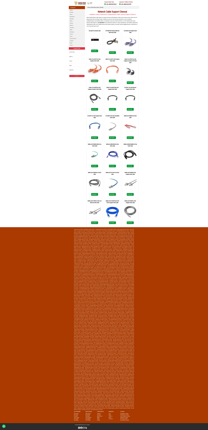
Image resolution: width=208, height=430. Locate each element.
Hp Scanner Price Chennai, (94, 254)
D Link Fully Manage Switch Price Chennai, (110, 271)
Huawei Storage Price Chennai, (102, 403)
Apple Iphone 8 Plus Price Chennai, (106, 325)
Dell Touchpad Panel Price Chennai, (102, 259)
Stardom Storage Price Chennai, (112, 333)
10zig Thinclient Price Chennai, (120, 392)
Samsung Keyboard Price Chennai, (115, 322)
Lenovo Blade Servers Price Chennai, (120, 320)
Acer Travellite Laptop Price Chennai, (97, 370)
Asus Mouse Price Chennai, (93, 316)
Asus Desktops (88, 418)
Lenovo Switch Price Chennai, (85, 344)
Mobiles (98, 417)
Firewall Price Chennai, (126, 332)
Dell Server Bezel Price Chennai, (122, 233)
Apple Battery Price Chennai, (96, 247)
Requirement (71, 69)
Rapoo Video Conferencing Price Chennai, (96, 387)
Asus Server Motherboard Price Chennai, (97, 409)
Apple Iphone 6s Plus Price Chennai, (112, 298)
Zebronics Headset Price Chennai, (84, 277)
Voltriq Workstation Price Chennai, (100, 396)
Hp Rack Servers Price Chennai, (122, 253)
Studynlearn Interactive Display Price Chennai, (112, 395)
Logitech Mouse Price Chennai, (123, 351)
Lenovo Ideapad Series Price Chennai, (85, 271)
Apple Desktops (88, 413)
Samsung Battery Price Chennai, (127, 247)
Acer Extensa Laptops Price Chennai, (93, 361)
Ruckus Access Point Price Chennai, (118, 394)
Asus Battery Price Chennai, (94, 312)
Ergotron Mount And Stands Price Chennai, (91, 329)
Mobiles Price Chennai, (121, 312)
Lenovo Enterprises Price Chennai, (113, 323)
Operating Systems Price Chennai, (125, 367)
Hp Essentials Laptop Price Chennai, (98, 365)
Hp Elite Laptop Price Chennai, (109, 365)
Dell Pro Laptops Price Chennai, (101, 378)
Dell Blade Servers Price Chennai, (91, 347)
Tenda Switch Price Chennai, (120, 406)
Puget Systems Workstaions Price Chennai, (115, 399)
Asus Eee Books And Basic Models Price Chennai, (88, 264)
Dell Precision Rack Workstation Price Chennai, (92, 318)
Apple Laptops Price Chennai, (103, 254)
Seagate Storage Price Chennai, (122, 381)
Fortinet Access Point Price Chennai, (92, 394)
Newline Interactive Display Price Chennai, (103, 388)
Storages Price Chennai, (78, 268)
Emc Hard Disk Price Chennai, (83, 349)
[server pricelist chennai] (84, 427)
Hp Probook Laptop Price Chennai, (110, 250)
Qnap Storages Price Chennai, (126, 325)
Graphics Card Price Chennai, (78, 229)
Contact (71, 45)
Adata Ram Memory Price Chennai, (86, 373)
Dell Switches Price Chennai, (129, 305)
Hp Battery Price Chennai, (108, 246)
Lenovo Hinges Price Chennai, (118, 294)
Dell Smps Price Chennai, (110, 306)
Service (71, 36)
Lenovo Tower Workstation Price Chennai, (113, 267)
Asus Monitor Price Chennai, (99, 308)
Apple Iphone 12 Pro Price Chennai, (99, 351)
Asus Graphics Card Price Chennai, (114, 316)
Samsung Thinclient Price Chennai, (84, 392)
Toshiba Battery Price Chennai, (117, 249)
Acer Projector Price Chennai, (122, 275)
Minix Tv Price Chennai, (111, 311)
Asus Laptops (76, 418)
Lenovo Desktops (88, 417)
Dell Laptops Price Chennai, (90, 230)
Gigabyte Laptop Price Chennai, (82, 402)
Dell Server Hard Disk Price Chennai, (88, 233)
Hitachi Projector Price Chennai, (97, 326)
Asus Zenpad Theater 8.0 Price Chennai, (90, 263)
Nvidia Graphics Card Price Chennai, (89, 229)
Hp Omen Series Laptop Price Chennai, (124, 232)
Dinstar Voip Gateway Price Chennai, (104, 367)
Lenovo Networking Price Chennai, (116, 332)
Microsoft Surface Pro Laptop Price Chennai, (89, 232)
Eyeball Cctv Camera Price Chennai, (100, 371)
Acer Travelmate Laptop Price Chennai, (100, 343)
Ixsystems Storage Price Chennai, (82, 382)
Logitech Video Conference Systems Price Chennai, (82, 313)
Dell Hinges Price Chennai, (81, 259)
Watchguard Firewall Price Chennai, (100, 336)
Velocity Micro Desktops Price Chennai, (122, 401)
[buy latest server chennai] (86, 427)
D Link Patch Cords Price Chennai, (90, 304)
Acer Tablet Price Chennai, (99, 363)
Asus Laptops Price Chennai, (81, 261)
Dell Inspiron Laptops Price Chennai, (118, 339)
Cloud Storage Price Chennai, (104, 337)
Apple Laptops (76, 413)
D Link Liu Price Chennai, (85, 305)
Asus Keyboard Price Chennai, (83, 316)
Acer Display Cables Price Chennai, (103, 278)
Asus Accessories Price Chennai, (84, 312)
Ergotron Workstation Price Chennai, (99, 342)
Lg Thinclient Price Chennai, (129, 392)
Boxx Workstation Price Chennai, (82, 399)
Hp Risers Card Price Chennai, (122, 282)
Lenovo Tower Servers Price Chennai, (115, 252)
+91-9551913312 (111, 4)
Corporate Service (73, 38)
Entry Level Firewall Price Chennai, (106, 335)
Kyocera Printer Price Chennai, (129, 364)
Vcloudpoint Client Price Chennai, (121, 268)
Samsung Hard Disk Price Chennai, (115, 373)
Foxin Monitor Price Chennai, (83, 405)
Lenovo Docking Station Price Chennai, (97, 294)
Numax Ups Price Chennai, (89, 406)
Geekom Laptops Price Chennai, (99, 406)
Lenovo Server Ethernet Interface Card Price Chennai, (87, 280)
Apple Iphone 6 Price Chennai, (91, 298)
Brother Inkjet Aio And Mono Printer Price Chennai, (120, 309)
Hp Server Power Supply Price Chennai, (113, 349)
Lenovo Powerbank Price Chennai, (119, 305)
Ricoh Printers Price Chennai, (85, 358)
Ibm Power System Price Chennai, (101, 354)
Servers (71, 14)
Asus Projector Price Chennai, (121, 315)
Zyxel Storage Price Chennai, (114, 382)
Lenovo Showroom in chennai (125, 416)
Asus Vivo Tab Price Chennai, (102, 315)
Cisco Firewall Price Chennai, (116, 335)
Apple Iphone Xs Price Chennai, (127, 337)
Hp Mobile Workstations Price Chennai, (110, 308)
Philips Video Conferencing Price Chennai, (108, 385)
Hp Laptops (76, 416)
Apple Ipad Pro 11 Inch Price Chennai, (103, 299)
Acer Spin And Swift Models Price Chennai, (113, 274)
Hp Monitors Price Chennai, (112, 253)
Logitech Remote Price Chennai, (82, 353)
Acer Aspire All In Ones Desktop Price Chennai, (107, 361)
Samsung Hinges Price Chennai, (92, 322)
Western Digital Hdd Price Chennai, (111, 287)
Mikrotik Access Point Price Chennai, (80, 394)
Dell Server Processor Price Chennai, (100, 233)
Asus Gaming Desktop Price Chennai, (104, 261)
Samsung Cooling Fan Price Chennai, (128, 277)
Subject (70, 65)
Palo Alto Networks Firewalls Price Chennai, (102, 380)
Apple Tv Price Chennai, (93, 299)
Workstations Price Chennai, (88, 342)
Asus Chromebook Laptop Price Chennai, (112, 408)
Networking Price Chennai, (130, 365)
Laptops (71, 10)
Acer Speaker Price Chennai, (92, 281)
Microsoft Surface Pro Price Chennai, (120, 270)
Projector (71, 23)
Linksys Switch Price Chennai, (81, 403)
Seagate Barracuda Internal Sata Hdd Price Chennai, (98, 287)
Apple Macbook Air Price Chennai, (82, 256)
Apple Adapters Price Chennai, (86, 247)
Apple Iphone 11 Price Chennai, (84, 299)
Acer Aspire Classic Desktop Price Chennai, (121, 361)
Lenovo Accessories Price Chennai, (117, 246)
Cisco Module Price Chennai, (124, 349)
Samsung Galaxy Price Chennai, (84, 270)
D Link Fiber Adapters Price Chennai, (122, 304)
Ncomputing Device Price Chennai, (107, 344)
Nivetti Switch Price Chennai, (93, 405)
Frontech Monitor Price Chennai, (89, 396)
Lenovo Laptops (76, 417)
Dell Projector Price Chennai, (105, 239)
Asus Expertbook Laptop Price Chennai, (92, 346)
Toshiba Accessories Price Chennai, (106, 249)
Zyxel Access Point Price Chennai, (114, 391)
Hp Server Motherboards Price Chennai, (116, 346)
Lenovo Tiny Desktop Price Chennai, (109, 237)
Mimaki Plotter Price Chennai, (110, 396)
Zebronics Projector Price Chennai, (109, 370)
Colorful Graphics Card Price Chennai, (101, 229)
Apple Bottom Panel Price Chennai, (122, 291)
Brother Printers (99, 416)
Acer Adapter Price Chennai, (127, 246)
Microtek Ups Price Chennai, (99, 340)
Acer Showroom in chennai (124, 420)
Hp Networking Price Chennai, (123, 278)
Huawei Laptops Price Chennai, (120, 402)
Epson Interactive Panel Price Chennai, (104, 405)
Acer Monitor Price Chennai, (94, 275)
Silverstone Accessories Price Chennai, (85, 356)
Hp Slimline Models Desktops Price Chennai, (89, 253)
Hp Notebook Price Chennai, (123, 347)
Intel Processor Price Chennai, (112, 353)
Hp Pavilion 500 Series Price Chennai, (102, 253)
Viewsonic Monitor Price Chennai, (79, 329)
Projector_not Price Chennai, (112, 275)
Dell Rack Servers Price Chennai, (93, 242)
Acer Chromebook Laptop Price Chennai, (112, 343)
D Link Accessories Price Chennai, (99, 301)
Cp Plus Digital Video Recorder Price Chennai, (111, 375)
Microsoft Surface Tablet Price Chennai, (108, 270)
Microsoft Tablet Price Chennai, (119, 306)
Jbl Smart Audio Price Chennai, (124, 285)
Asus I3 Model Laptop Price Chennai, (101, 264)
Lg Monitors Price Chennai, (97, 309)
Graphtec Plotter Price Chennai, (120, 396)
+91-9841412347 (126, 4)
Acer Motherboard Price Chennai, (82, 281)
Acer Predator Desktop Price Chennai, (108, 320)
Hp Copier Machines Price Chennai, (89, 340)
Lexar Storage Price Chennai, (78, 340)
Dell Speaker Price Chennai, (113, 280)
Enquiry (110, 414)
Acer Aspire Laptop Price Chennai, (104, 346)
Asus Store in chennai (123, 418)
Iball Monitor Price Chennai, (112, 398)
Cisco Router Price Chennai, (89, 295)
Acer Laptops (76, 420)
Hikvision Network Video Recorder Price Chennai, (81, 377)
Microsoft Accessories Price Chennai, (87, 309)
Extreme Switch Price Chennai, (113, 384)
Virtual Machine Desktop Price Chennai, (100, 333)
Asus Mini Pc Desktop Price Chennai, (125, 408)
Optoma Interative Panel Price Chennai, (123, 371)
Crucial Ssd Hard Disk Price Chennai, (119, 365)
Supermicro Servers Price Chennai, (100, 401)
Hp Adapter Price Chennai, (104, 244)
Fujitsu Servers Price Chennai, (127, 399)
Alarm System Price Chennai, (124, 377)
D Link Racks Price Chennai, (111, 304)
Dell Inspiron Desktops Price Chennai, (87, 240)
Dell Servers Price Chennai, (105, 356)
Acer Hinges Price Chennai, (113, 278)
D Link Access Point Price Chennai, (82, 302)
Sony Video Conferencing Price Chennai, (108, 402)
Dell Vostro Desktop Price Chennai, (111, 240)
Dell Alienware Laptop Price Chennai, (83, 239)
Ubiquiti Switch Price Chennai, (120, 378)
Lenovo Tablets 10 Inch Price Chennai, (100, 267)
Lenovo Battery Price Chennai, (106, 247)
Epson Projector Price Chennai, (87, 326)
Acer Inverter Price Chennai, (113, 281)
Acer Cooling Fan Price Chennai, (87, 285)
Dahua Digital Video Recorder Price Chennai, (127, 375)
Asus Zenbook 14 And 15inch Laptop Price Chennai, (110, 313)
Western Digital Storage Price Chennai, (123, 229)
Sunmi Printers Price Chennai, (123, 368)
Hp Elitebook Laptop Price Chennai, (121, 250)
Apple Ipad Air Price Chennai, (86, 339)
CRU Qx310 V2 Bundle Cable (95, 30)
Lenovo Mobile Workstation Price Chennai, (92, 350)
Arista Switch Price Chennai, (93, 384)
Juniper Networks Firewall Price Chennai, (127, 380)
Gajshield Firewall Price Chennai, (101, 381)
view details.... (94, 50)
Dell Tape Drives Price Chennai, (94, 236)
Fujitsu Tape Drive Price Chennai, (91, 389)
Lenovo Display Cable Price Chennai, (85, 294)
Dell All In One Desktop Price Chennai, (83, 275)
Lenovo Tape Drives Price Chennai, (124, 323)
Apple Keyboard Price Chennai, (82, 291)
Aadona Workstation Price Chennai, (89, 398)
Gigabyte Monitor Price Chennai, (93, 399)
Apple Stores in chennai (124, 417)
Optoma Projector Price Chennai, (111, 371)
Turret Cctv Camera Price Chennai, (83, 375)
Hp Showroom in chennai (124, 413)
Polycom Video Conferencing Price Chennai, (118, 318)
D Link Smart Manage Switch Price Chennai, (115, 319)
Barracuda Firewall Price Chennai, (79, 381)
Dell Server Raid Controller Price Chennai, (110, 235)
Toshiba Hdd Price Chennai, (110, 378)
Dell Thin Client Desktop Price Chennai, (107, 243)
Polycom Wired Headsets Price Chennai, (122, 363)
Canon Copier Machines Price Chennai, (126, 356)
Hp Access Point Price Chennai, (128, 299)
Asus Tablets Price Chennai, (127, 261)
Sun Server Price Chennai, (93, 349)
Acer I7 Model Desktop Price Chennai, (96, 320)
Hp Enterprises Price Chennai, (92, 323)
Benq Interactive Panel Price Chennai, (83, 387)
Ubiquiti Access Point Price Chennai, (79, 391)
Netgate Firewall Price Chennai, (110, 406)
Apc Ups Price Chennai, (130, 256)
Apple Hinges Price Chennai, (114, 292)
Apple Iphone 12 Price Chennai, (124, 343)
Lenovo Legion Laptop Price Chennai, (96, 344)
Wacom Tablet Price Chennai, (104, 350)
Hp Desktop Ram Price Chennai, (84, 320)
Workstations (72, 16)
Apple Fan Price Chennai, (91, 291)
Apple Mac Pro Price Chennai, (113, 254)
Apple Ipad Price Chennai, (109, 257)
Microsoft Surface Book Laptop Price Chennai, (125, 350)
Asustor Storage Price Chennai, (79, 380)
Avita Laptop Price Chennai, (91, 354)
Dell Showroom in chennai (124, 414)
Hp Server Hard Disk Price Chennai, (88, 282)
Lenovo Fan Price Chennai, (108, 294)
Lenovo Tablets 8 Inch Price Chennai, (112, 266)
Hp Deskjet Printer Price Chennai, (109, 260)
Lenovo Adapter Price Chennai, (116, 247)
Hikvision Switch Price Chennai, (127, 373)
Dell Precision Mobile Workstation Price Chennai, (116, 242)
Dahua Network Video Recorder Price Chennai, (112, 377)
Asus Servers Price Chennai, (86, 409)
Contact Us (110, 416)
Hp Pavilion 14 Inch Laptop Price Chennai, (115, 299)
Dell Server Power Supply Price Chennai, (97, 235)
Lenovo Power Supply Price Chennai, (96, 297)
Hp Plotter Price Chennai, (83, 298)
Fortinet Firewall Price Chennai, (112, 229)
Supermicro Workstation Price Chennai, (101, 398)
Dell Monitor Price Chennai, (122, 259)
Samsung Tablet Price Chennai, (102, 349)
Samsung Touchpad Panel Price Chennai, (90, 278)
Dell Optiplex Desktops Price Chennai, (122, 240)
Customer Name (72, 52)
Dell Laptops (76, 414)
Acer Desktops (88, 420)
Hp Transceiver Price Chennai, (86, 237)
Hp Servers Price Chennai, (96, 356)
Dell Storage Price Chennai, (89, 333)
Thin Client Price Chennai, (124, 391)
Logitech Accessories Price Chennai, (111, 351)
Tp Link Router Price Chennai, (105, 373)
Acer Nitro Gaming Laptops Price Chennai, (80, 361)
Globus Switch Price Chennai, (129, 405)
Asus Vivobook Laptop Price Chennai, (96, 313)
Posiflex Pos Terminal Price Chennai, (80, 346)
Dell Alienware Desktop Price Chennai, (121, 358)
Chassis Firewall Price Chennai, (122, 333)
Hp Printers (99, 414)
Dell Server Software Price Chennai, (84, 235)
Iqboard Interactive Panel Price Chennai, (126, 395)
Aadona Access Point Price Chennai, (121, 385)
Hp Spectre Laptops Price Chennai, (93, 302)
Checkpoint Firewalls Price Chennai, (115, 380)
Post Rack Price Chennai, (122, 280)
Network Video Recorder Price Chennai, (102, 374)
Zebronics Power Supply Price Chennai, (96, 268)
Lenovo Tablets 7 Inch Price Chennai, (100, 266)
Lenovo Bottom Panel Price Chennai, (121, 295)
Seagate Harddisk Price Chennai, (114, 330)
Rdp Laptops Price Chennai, (127, 294)
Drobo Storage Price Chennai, (124, 382)
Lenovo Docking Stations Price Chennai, (102, 357)
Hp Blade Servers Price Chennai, (127, 346)
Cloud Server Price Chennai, (94, 337)
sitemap (88, 424)
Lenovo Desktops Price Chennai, (87, 250)
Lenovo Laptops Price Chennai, (101, 232)
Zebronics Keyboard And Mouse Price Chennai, (107, 284)
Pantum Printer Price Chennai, (82, 354)
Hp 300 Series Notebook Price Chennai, (122, 308)
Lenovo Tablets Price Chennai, (100, 257)
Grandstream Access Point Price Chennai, (105, 394)
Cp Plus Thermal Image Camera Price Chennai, (125, 271)
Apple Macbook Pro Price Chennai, (93, 256)
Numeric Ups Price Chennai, (101, 306)
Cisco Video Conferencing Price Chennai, (114, 389)
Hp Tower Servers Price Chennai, (84, 244)
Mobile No (71, 56)
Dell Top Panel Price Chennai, (129, 339)
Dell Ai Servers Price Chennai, (119, 364)
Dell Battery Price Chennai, (96, 243)
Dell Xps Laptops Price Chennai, (121, 237)
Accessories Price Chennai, (128, 242)
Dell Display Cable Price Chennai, (91, 306)
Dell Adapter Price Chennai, (87, 243)
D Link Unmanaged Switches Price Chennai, (111, 301)
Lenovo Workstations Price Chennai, (124, 239)
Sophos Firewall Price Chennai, (91, 403)
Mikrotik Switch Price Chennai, (90, 380)
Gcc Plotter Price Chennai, (130, 396)
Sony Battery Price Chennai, (87, 249)
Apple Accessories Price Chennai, (125, 244)
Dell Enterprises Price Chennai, (102, 323)
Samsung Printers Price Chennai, (89, 266)
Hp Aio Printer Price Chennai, (111, 336)
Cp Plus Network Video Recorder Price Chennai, (97, 377)
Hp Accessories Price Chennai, (95, 244)
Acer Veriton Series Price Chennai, (123, 273)
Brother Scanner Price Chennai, (102, 311)
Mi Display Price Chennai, (81, 350)
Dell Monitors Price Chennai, (114, 239)
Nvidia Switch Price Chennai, (129, 378)
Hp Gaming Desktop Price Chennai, (82, 360)
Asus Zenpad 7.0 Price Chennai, (125, 263)
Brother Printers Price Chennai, (107, 309)
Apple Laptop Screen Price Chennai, (99, 295)
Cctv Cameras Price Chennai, (127, 370)
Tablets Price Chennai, (117, 243)
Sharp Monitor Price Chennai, (122, 398)
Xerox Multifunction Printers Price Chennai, (126, 236)
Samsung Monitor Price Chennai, (121, 256)
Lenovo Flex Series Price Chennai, (118, 344)
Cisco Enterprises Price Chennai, (99, 273)
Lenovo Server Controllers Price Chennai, (102, 280)
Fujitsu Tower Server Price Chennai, (88, 401)
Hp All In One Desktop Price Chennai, (121, 297)
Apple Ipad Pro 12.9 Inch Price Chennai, (120, 257)
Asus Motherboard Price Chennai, (103, 316)
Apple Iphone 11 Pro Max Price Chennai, (102, 319)
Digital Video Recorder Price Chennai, (90, 374)
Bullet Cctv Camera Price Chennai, (88, 371)
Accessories (72, 27)
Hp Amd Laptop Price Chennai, (104, 302)
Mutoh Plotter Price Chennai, (78, 398)
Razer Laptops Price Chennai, (111, 401)
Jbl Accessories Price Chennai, (125, 316)
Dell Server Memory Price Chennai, (111, 233)
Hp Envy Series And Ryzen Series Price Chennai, (86, 343)
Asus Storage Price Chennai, (114, 329)
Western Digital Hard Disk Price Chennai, (85, 370)
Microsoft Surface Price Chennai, (88, 267)
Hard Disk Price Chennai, (86, 268)
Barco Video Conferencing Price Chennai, (109, 387)
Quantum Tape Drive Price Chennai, (101, 389)
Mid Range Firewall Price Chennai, (95, 335)
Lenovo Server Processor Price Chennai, (121, 284)
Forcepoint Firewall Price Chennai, (90, 381)
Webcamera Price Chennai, (113, 350)
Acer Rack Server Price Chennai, (84, 337)
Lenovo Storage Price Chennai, (86, 325)
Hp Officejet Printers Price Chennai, (120, 260)
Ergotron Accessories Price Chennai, (111, 342)
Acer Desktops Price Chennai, (93, 252)
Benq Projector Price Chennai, (112, 312)
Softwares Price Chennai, (89, 368)
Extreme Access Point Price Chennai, (91, 391)
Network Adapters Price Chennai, (79, 367)
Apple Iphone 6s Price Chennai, (101, 298)
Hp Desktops (88, 416)
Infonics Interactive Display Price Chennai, (97, 395)
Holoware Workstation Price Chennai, (113, 354)
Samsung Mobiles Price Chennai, (124, 313)
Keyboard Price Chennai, (113, 282)
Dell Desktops (88, 414)
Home (110, 413)
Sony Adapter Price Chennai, (96, 249)
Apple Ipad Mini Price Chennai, (97, 339)
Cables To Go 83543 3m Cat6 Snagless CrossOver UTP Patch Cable (130, 60)
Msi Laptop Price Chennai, (93, 330)
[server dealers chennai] (79, 427)
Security (71, 34)
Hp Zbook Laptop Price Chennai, (93, 360)
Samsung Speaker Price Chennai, (89, 336)
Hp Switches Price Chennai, (114, 236)
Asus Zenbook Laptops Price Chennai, (125, 264)
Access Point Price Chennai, (113, 357)
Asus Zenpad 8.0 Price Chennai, (114, 263)
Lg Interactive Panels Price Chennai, (111, 291)
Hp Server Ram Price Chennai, (95, 284)
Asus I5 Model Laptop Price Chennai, (113, 264)
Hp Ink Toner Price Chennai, (107, 277)
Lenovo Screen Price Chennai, (110, 295)
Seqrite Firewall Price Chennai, (111, 381)
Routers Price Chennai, (96, 373)
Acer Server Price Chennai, (103, 275)
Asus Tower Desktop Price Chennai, (92, 261)
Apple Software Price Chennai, (117, 277)
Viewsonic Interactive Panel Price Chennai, (123, 387)
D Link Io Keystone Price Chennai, (102, 304)
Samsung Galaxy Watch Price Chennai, (95, 270)
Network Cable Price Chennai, (93, 353)
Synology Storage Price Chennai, (107, 339)
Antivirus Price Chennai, (97, 368)
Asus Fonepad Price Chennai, (112, 315)
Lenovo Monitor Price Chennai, (79, 319)
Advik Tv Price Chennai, (81, 333)
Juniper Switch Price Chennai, (84, 384)
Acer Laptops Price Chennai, (83, 252)
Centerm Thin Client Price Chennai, (108, 392)
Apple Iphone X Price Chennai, (116, 325)
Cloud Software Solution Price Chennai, (115, 337)
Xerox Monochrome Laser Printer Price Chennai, (110, 326)
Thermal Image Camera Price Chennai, (91, 311)
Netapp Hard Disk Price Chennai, (89, 351)
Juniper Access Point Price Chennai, (103, 391)
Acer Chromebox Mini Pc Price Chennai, (88, 363)
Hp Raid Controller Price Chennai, (84, 284)
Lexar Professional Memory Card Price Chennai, (86, 288)
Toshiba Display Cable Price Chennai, (80, 306)
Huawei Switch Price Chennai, (103, 384)
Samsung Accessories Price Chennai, (87, 246)
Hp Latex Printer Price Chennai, (129, 344)
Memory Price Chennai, (77, 365)
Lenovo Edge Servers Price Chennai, (109, 363)
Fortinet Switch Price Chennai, (96, 385)
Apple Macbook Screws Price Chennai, (94, 292)
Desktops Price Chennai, (104, 256)
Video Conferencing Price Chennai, (105, 318)
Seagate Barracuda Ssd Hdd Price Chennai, (99, 285)
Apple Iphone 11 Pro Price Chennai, (89, 319)
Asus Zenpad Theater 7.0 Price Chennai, (103, 263)
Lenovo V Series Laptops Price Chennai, (87, 301)
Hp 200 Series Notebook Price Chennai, (98, 250)
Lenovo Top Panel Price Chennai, (124, 292)
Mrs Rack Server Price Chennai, (100, 291)
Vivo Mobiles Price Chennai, (129, 312)
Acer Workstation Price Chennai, (124, 354)
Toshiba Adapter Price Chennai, (128, 249)
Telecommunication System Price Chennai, (91, 367)
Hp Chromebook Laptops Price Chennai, (128, 302)
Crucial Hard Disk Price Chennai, (114, 374)
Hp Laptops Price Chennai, (81, 230)
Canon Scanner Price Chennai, (82, 322)
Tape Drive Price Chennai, (81, 389)
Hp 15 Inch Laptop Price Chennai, (125, 329)
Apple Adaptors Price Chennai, (98, 246)
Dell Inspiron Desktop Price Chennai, (99, 240)
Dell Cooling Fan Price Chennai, (104, 236)
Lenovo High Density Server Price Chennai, (127, 267)
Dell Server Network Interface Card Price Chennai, (124, 235)
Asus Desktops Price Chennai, (82, 260)
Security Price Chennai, (118, 370)
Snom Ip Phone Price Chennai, (115, 367)
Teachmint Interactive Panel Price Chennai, (117, 405)
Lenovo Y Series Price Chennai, (129, 306)
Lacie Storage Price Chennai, (110, 288)
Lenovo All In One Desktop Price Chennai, (115, 302)
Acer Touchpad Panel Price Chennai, (103, 281)
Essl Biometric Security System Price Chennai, (88, 378)
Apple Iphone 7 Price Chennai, (123, 298)
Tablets (71, 29)
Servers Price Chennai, (111, 256)
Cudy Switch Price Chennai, (81, 408)
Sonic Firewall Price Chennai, (126, 335)
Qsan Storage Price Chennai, (86, 385)
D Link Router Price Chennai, (123, 301)
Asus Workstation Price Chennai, (103, 399)
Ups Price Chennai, (98, 230)
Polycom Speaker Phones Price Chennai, (91, 364)
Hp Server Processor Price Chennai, (96, 277)
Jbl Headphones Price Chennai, (122, 287)
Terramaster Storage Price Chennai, (93, 382)
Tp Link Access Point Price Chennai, (123, 357)
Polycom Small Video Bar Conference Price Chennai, (106, 364)
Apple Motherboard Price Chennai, (82, 292)
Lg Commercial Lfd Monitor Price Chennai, (109, 297)
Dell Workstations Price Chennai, (103, 242)
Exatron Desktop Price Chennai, (91, 408)
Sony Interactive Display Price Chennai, (116, 388)
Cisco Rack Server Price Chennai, (86, 332)
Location (70, 61)
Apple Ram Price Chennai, (123, 374)
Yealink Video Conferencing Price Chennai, (127, 389)
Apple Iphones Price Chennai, (125, 243)
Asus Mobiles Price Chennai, (93, 315)
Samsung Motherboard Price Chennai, (103, 322)
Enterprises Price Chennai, (83, 323)
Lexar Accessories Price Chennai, (99, 288)
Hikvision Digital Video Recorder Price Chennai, (96, 375)
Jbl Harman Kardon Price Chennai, (84, 287)
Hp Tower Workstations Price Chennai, (83, 254)
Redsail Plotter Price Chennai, (124, 403)
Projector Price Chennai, (108, 340)
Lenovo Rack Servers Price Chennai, (127, 252)
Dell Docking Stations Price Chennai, (89, 357)
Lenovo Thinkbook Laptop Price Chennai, (97, 358)
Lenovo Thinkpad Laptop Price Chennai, (116, 261)
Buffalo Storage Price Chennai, (105, 382)
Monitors (71, 25)
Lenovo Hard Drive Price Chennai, (108, 305)
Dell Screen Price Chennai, (113, 259)
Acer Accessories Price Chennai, (114, 244)
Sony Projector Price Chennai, (96, 332)
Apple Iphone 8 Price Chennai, (95, 325)
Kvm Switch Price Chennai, (102, 353)
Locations (71, 40)
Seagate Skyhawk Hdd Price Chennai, (113, 285)
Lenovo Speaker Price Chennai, (86, 297)
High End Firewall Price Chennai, (84, 335)
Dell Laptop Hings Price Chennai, (91, 259)
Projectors (99, 413)
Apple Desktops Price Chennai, (125, 322)
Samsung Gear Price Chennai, (83, 315)
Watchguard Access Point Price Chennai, (113, 403)
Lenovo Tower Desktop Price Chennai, (98, 237)
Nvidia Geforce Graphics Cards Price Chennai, (102, 282)
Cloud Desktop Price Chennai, (117, 340)
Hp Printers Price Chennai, (99, 260)
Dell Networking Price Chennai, (106, 332)
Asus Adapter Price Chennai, (103, 312)
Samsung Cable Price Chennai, (79, 278)
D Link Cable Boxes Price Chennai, (79, 304)
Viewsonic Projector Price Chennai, (104, 329)
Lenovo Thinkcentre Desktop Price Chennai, (108, 230)
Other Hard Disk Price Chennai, (122, 353)
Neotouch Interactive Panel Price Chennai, (94, 402)
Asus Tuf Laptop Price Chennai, (101, 408)
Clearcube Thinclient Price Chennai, (96, 392)
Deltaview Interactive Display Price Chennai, (84, 395)
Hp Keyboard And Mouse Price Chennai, (97, 271)
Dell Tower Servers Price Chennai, (82, 242)
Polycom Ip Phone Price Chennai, (79, 406)
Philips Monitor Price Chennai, (79, 257)
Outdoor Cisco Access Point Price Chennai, (111, 273)
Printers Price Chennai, (91, 260)
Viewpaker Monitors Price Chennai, (89, 257)
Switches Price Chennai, (105, 368)
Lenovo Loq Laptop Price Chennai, (109, 358)
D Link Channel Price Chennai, (101, 347)
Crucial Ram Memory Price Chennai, (87, 365)
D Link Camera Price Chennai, (127, 340)
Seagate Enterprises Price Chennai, (103, 330)
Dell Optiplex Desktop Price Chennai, (94, 239)
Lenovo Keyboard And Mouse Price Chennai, (96, 305)
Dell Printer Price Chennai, (103, 360)
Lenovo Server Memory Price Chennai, (121, 288)
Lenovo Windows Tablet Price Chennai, (109, 268)
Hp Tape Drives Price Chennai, (90, 308)
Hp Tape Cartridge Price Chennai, (122, 342)
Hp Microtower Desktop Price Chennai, (112, 347)
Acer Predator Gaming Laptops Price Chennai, (115, 360)
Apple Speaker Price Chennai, (105, 292)
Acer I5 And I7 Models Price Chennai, (101, 274)
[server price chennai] (81, 427)
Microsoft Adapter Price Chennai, (124, 266)
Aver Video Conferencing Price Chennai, (89, 388)
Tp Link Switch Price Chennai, (113, 368)
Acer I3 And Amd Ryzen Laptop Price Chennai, (88, 274)
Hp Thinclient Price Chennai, (126, 319)
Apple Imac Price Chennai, (123, 254)
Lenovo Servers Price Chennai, (104, 252)
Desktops (71, 12)
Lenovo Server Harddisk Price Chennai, (125, 281)
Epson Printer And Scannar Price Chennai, (122, 336)
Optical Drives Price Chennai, (124, 330)
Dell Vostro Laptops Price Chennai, (111, 232)
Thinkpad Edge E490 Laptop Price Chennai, (122, 230)
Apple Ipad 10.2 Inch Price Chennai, (79, 308)
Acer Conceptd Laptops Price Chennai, (128, 360)
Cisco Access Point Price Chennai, (88, 273)
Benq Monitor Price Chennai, (129, 318)
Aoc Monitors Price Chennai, (119, 311)
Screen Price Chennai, (121, 326)
